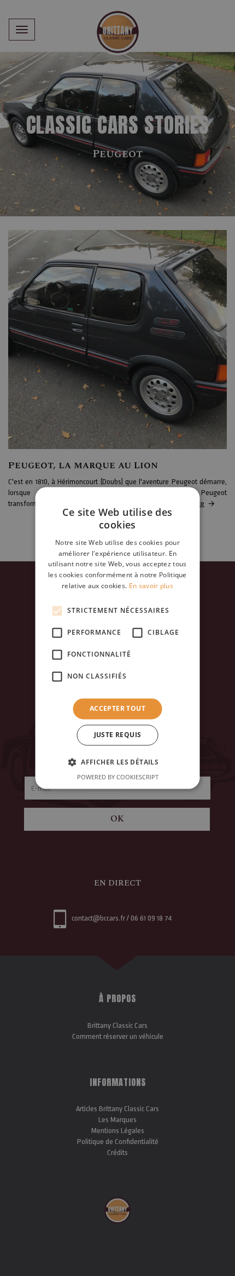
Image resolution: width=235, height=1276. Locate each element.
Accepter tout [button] (117, 708)
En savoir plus (151, 585)
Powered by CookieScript (117, 777)
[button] (117, 762)
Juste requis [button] (118, 735)
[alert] (117, 638)
